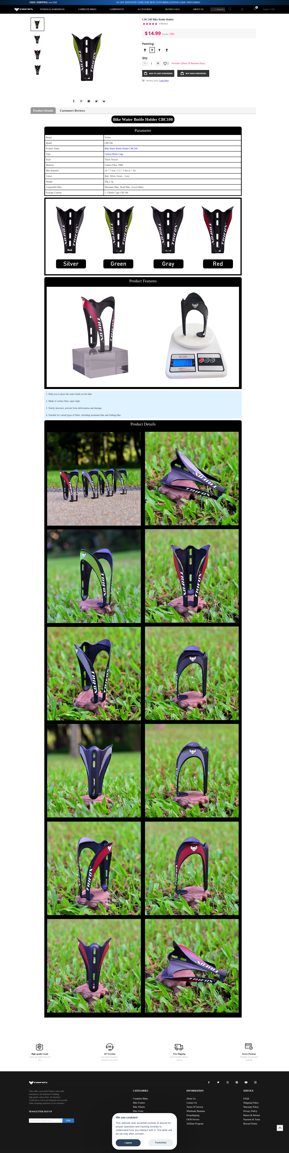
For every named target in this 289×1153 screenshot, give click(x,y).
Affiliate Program (194, 1123)
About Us (191, 1098)
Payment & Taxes (251, 1119)
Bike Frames (139, 1103)
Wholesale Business (195, 1111)
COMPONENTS (117, 9)
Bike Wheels (139, 1107)
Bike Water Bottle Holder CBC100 (121, 148)
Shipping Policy (251, 1103)
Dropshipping (192, 1115)
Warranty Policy (251, 1107)
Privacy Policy (250, 1111)
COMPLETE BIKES (87, 9)
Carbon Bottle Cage (114, 154)
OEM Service (192, 1119)
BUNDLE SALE (172, 9)
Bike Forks (138, 1111)
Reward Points (250, 1123)
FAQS (246, 1098)
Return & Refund (251, 1115)
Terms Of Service (194, 1107)
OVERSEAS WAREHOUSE (52, 9)
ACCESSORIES (144, 9)
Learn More (164, 81)
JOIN (68, 1120)
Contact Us (191, 1103)
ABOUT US (198, 9)
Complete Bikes (140, 1098)
